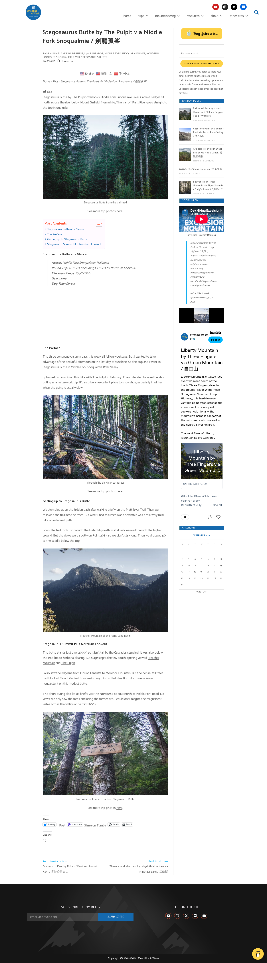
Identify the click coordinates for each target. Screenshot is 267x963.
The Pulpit (79, 97)
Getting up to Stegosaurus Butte (67, 239)
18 (195, 572)
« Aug (198, 592)
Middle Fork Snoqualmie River (125, 54)
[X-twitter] (234, 7)
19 (202, 572)
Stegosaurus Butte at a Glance (65, 229)
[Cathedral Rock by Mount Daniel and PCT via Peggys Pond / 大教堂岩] (185, 114)
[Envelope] (204, 916)
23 (182, 578)
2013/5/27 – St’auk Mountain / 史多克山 (200, 169)
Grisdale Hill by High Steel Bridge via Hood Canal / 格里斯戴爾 (208, 153)
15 (221, 565)
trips (141, 16)
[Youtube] (215, 7)
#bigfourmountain (199, 264)
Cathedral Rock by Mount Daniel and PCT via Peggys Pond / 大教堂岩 (208, 112)
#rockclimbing (197, 277)
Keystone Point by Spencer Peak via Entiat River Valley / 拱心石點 (208, 132)
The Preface (54, 234)
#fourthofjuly (196, 269)
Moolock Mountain (118, 673)
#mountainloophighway (202, 273)
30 (182, 584)
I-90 (86, 54)
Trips (55, 81)
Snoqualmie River (68, 57)
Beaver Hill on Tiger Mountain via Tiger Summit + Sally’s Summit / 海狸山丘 (208, 185)
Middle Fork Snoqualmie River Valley (94, 367)
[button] (256, 12)
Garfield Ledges (150, 97)
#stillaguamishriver (201, 285)
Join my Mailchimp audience (201, 63)
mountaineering (165, 16)
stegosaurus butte (94, 57)
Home (46, 81)
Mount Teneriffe (90, 673)
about (215, 16)
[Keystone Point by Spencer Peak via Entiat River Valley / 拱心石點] (185, 134)
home (127, 16)
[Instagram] (225, 7)
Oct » (205, 592)
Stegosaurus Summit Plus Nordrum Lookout (74, 244)
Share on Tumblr (95, 824)
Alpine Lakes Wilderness (66, 54)
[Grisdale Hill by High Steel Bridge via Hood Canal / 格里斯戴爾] (185, 154)
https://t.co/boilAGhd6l (201, 256)
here (119, 211)
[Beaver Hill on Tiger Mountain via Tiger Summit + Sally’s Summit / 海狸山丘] (185, 187)
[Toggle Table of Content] (97, 224)
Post (62, 824)
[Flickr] (243, 7)
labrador (97, 54)
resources (193, 16)
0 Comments (209, 120)
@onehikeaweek (198, 260)
